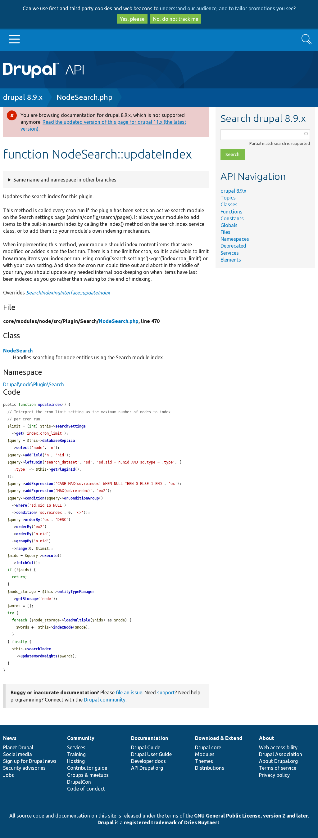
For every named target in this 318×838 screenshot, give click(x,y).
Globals (229, 225)
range (21, 548)
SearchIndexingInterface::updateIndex (68, 292)
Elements (230, 259)
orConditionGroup (81, 498)
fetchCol (25, 563)
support (166, 692)
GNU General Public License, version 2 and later (251, 815)
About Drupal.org (278, 761)
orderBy (32, 520)
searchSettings (70, 426)
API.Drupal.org (147, 768)
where (21, 505)
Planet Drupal (18, 747)
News (9, 738)
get (19, 433)
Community (80, 738)
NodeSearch (18, 350)
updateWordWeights (38, 656)
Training (76, 754)
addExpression (39, 484)
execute (49, 555)
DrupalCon (79, 782)
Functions (231, 211)
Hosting (76, 761)
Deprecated (233, 246)
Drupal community (104, 699)
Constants (232, 218)
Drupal (106, 822)
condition (34, 498)
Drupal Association (280, 754)
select (22, 448)
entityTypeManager (75, 591)
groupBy (23, 541)
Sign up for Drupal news (30, 761)
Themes (204, 761)
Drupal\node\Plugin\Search (33, 384)
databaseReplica (58, 440)
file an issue (129, 692)
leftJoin (33, 462)
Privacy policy (274, 775)
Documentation (149, 738)
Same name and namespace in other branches (64, 179)
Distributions (209, 768)
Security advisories (24, 768)
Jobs (8, 775)
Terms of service (277, 768)
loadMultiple (77, 620)
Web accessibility (278, 747)
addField (33, 455)
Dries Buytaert (202, 822)
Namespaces (234, 239)
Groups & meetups (88, 775)
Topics (228, 197)
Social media (17, 754)
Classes (229, 204)
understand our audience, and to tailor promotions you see (226, 8)
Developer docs (148, 761)
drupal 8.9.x (23, 97)
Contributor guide (87, 768)
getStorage (27, 599)
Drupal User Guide (151, 754)
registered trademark (150, 822)
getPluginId (63, 469)
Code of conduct (86, 788)
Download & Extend (218, 738)
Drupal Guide (145, 747)
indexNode (63, 627)
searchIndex (39, 649)
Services (229, 253)
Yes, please (132, 19)
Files (225, 232)
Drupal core (208, 747)
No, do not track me (175, 19)
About (266, 738)
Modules (205, 754)
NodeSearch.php (84, 97)
